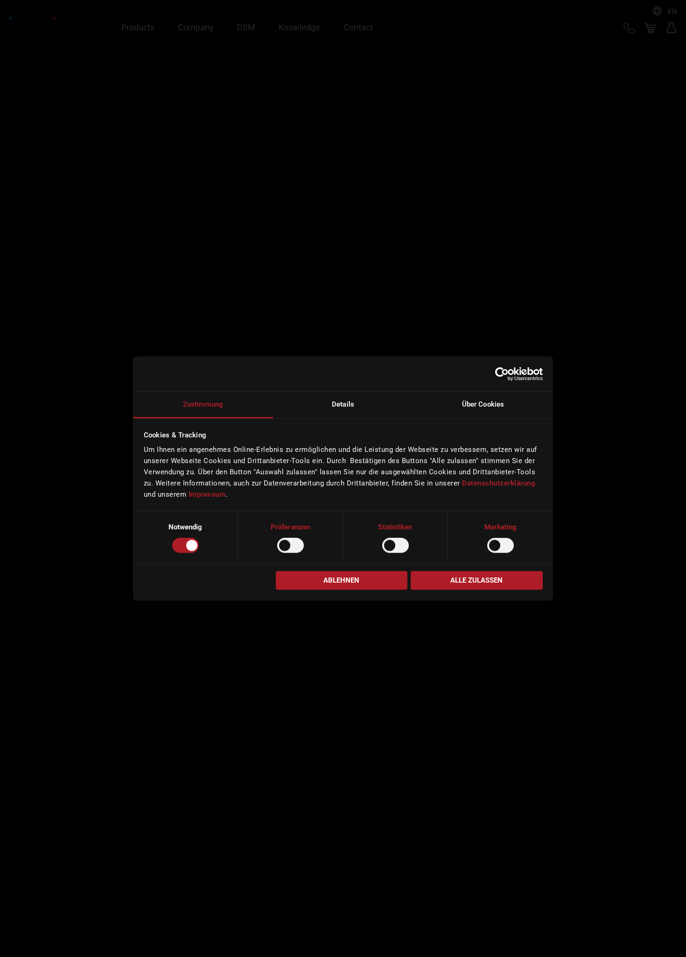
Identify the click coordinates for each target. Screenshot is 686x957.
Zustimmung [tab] (203, 404)
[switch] (290, 545)
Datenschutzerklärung (498, 483)
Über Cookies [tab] (483, 404)
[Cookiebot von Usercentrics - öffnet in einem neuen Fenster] (502, 374)
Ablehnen (341, 580)
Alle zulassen (476, 580)
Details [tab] (343, 404)
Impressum (207, 494)
